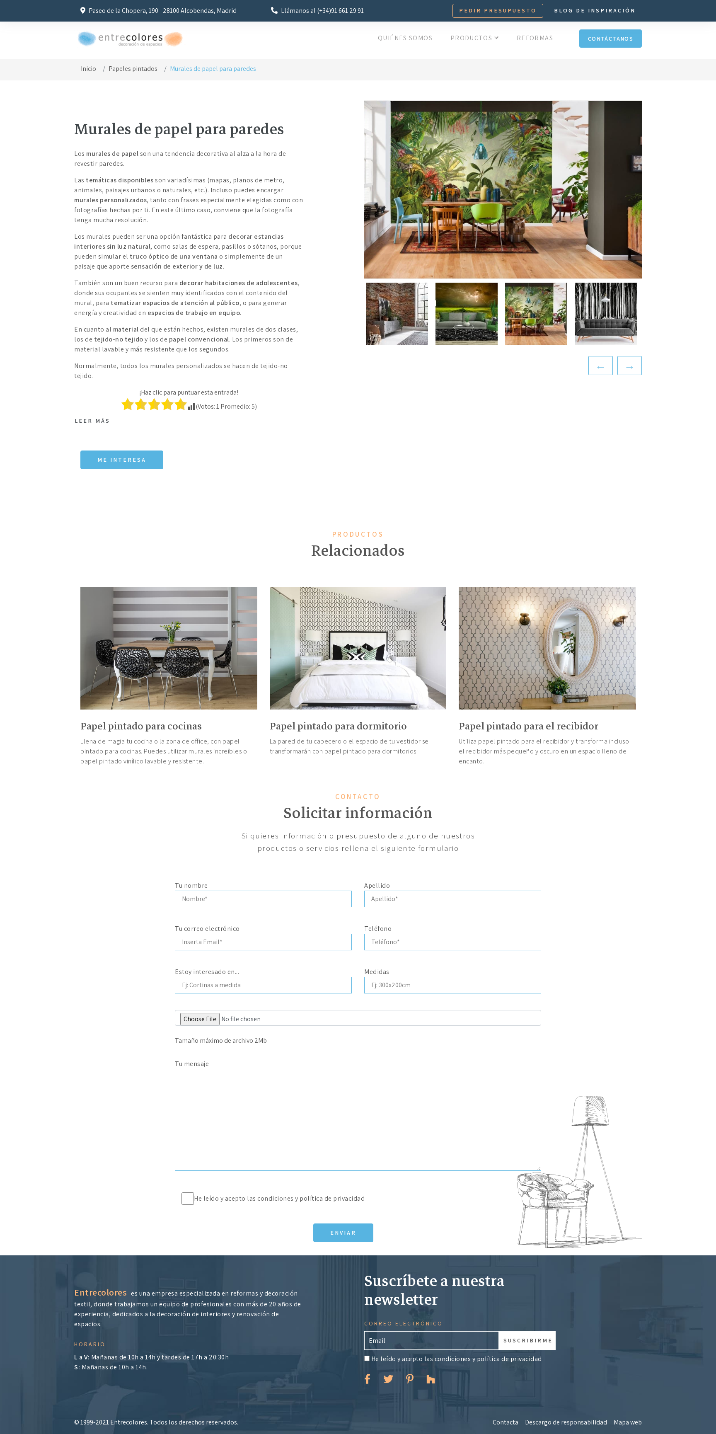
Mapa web (628, 1422)
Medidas (376, 971)
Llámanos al (322, 10)
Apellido (377, 885)
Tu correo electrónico (207, 928)
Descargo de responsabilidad (566, 1422)
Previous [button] (600, 365)
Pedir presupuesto (498, 10)
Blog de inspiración (595, 10)
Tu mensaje (192, 1063)
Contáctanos (610, 38)
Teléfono (378, 928)
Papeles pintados (133, 68)
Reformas (535, 38)
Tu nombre (191, 885)
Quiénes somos (405, 38)
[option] (503, 189)
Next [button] (629, 365)
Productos (472, 38)
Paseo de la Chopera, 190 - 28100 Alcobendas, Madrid (162, 10)
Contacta (505, 1422)
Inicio (88, 68)
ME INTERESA (121, 459)
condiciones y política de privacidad (311, 1198)
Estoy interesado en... (207, 971)
